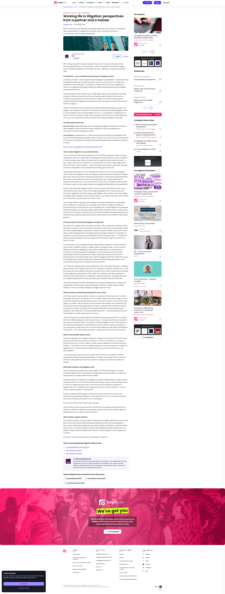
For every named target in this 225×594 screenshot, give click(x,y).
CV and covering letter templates (128, 579)
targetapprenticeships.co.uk (103, 560)
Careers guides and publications (128, 576)
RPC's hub (70, 437)
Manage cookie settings (79, 569)
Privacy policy (76, 554)
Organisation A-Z (123, 564)
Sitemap (121, 557)
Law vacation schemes (74, 454)
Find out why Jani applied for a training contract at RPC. (83, 147)
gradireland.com (100, 563)
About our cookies (77, 566)
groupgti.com (99, 570)
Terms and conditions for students (82, 562)
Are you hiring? (123, 572)
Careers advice (68, 7)
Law (76, 7)
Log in (157, 3)
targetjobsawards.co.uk (102, 554)
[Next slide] (152, 51)
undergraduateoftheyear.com (104, 557)
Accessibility (76, 572)
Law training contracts (74, 450)
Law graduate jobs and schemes (77, 447)
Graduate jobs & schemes (126, 561)
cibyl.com (98, 567)
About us (121, 554)
